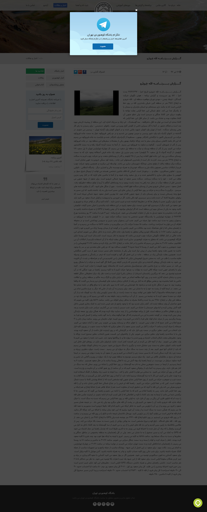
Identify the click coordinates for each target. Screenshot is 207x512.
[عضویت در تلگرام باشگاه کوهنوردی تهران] (103, 34)
